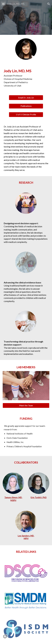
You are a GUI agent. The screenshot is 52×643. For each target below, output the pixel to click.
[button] (3, 4)
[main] (26, 77)
